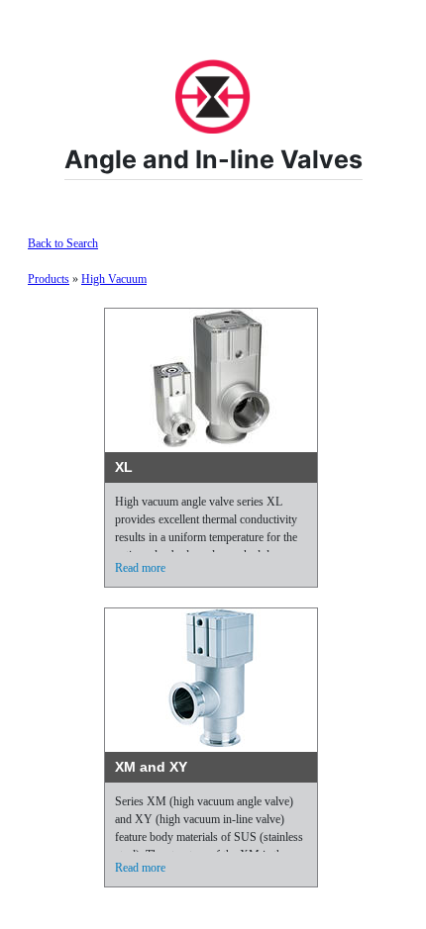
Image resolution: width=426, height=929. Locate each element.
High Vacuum (114, 279)
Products (48, 279)
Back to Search (63, 243)
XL (124, 467)
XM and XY (151, 767)
